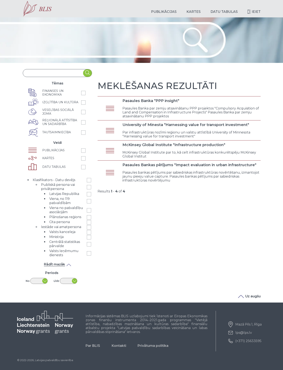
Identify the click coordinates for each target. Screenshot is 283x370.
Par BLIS (93, 346)
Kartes (193, 12)
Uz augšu (253, 296)
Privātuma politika (153, 346)
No (28, 280)
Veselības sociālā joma (58, 111)
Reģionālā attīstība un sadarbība (59, 122)
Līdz (56, 280)
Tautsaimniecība (56, 132)
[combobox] (53, 73)
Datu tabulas (224, 12)
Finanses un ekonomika (53, 92)
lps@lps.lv (243, 333)
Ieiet (256, 12)
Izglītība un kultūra (60, 102)
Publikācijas (164, 12)
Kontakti (119, 346)
